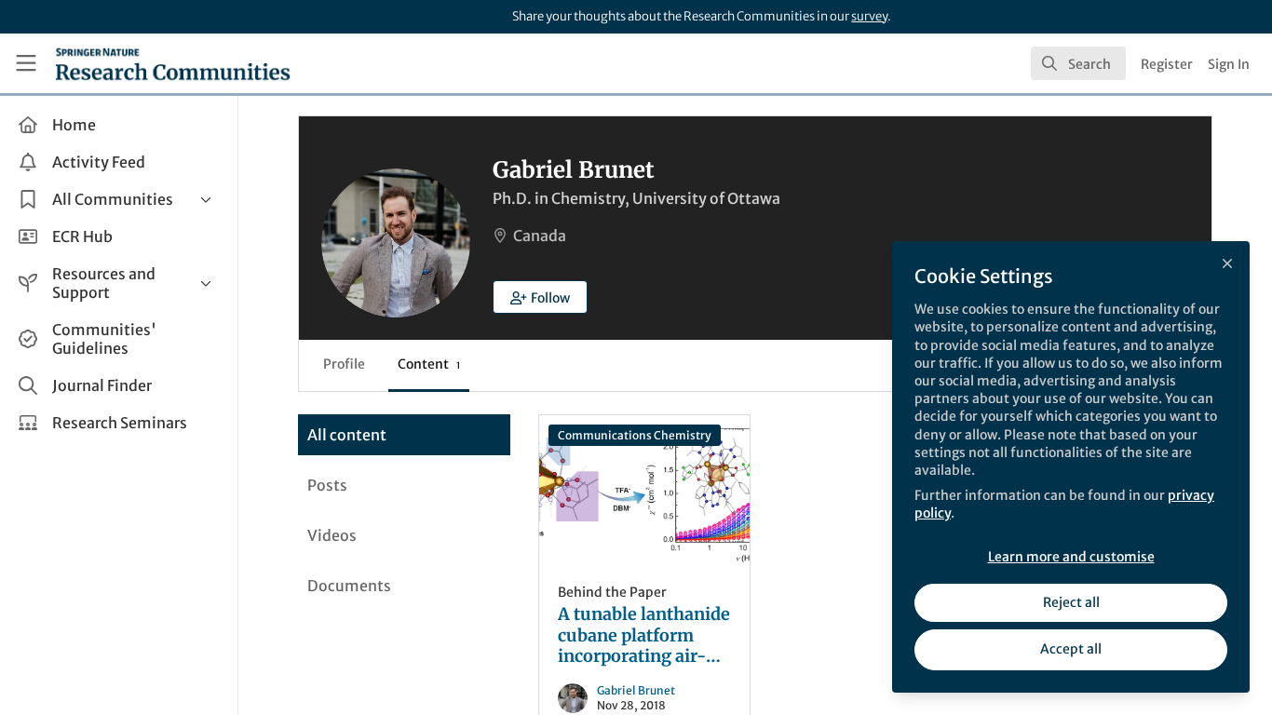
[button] (540, 297)
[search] (1078, 63)
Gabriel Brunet (636, 690)
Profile (344, 364)
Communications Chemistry (634, 435)
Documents (349, 585)
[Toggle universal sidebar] (26, 63)
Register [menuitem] (1167, 64)
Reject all (1071, 602)
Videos (332, 535)
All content (346, 434)
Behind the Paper (612, 592)
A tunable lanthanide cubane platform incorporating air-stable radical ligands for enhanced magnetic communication (644, 489)
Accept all (1071, 649)
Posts (327, 485)
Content (429, 364)
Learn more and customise (1071, 556)
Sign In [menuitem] (1229, 64)
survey (869, 16)
